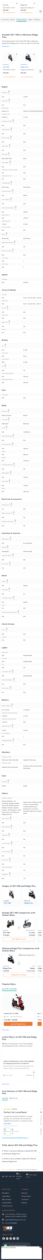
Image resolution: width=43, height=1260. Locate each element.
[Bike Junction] (7, 1228)
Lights (30, 19)
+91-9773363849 (11, 1223)
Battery (37, 19)
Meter (13, 19)
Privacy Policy (26, 1196)
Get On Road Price (10, 77)
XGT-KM (5, 1098)
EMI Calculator (6, 1199)
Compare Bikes (11, 1169)
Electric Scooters (9, 989)
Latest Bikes (6, 1196)
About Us (25, 1193)
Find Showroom (7, 1206)
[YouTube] (17, 1238)
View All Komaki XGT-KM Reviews (14, 1138)
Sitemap (24, 1202)
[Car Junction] (19, 1176)
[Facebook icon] (3, 1238)
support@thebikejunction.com (15, 1220)
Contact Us (25, 1199)
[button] (8, 64)
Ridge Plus (13, 1098)
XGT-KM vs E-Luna (19, 939)
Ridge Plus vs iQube (19, 975)
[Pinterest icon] (7, 1238)
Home (3, 1169)
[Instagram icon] (10, 1238)
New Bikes (5, 1193)
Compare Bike (6, 1202)
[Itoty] (10, 1176)
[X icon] (14, 1238)
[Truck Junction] (6, 1176)
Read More (7, 1123)
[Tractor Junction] (3, 1176)
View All (5, 1030)
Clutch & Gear (21, 19)
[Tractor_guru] (33, 1176)
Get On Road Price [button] (9, 12)
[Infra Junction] (13, 1176)
